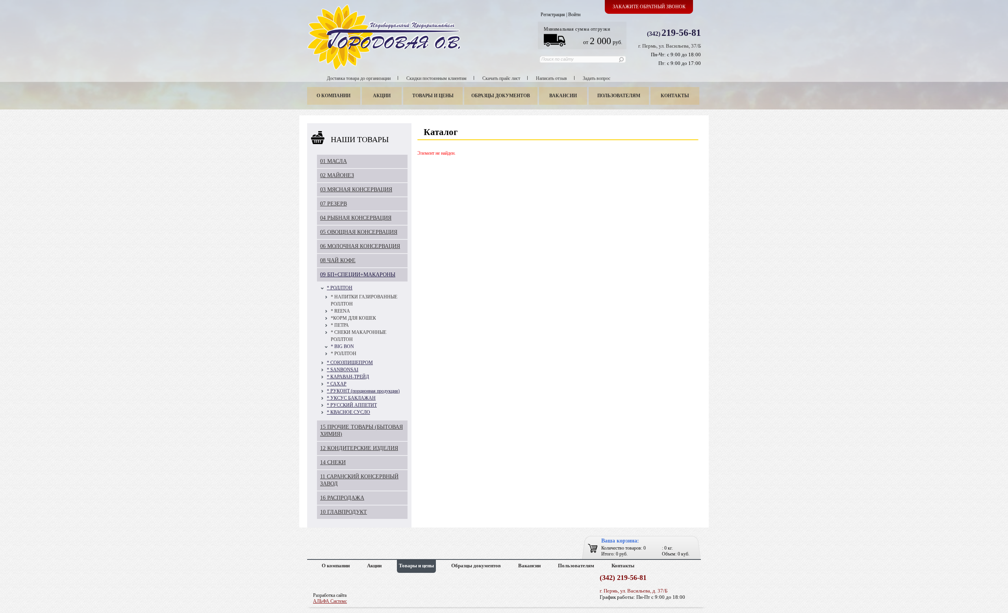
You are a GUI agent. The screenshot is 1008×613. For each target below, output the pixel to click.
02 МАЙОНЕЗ (337, 175)
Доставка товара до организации (359, 78)
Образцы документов (500, 95)
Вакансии (563, 95)
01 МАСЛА (333, 161)
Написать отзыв (551, 78)
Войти (574, 14)
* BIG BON (342, 346)
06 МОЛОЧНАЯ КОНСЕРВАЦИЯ (360, 246)
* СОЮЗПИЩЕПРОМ (350, 362)
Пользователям (618, 95)
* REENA (340, 311)
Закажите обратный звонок (649, 6)
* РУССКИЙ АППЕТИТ (352, 405)
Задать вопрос (596, 78)
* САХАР (336, 384)
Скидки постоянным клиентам (436, 78)
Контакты (675, 95)
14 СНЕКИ (333, 462)
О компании (333, 95)
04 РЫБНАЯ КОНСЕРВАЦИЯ (355, 218)
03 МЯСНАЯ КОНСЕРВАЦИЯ (356, 190)
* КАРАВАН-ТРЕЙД (348, 377)
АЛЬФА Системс (330, 601)
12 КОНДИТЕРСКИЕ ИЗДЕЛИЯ (359, 448)
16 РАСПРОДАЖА (342, 498)
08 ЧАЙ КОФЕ (338, 260)
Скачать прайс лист (501, 78)
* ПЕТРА (340, 325)
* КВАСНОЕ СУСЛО (348, 412)
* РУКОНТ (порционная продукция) (363, 391)
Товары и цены (433, 95)
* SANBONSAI (342, 369)
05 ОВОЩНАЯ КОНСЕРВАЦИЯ (358, 232)
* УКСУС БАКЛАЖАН (351, 398)
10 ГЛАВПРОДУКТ (343, 512)
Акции (382, 95)
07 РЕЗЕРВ (333, 204)
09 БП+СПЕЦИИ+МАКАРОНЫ (357, 275)
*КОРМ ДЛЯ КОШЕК (353, 318)
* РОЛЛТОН (339, 288)
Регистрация (553, 14)
